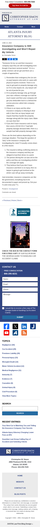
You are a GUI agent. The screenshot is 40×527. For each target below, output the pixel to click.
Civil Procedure (9, 392)
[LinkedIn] (24, 326)
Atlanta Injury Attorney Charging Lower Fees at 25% (18, 433)
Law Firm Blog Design (19, 524)
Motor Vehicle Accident (13, 366)
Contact (20, 27)
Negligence (8, 345)
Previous (6, 200)
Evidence (7, 379)
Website (20, 482)
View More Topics (9, 396)
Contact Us (20, 488)
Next (19, 200)
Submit (20, 317)
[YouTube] (6, 333)
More (33, 27)
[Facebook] (6, 326)
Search (20, 413)
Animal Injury (8, 387)
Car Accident (9, 349)
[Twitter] (15, 326)
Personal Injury (10, 358)
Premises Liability (11, 353)
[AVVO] (15, 333)
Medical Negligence (11, 370)
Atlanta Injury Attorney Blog (20, 16)
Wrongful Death (10, 362)
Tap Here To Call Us (20, 5)
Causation (7, 383)
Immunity (7, 375)
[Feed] (24, 333)
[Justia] (33, 326)
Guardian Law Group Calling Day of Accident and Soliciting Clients (16, 440)
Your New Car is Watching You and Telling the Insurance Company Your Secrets (19, 427)
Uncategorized (13, 189)
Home (7, 27)
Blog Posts (20, 494)
